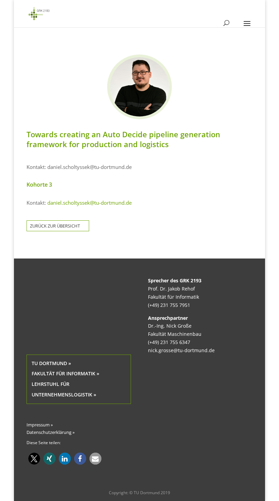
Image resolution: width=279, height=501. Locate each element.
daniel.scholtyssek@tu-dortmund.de (89, 202)
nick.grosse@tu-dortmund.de (181, 350)
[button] (34, 459)
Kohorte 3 (39, 184)
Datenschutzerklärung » (51, 432)
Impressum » (40, 425)
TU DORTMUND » (51, 363)
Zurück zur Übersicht (55, 226)
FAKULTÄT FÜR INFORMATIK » (65, 373)
